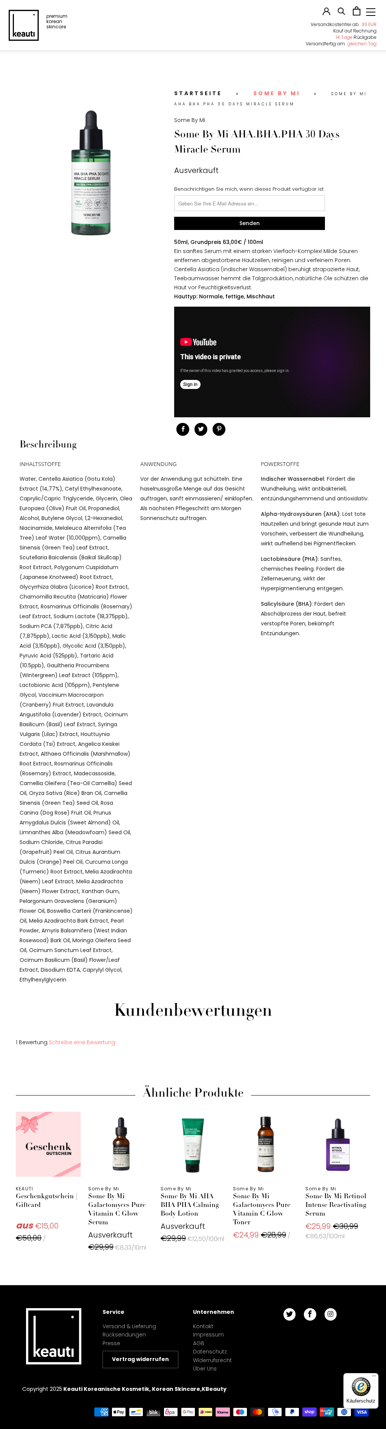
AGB (198, 1343)
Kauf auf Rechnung (355, 31)
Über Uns (205, 1368)
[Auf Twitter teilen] (201, 429)
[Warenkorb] (356, 13)
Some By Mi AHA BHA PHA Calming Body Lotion (193, 1144)
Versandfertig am (341, 43)
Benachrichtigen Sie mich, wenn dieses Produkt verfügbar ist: (249, 189)
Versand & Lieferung (129, 1326)
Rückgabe (356, 37)
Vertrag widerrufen (140, 1359)
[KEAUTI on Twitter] (289, 1314)
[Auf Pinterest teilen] (219, 429)
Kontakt (203, 1326)
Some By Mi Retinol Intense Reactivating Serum (337, 1144)
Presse (111, 1343)
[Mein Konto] (326, 13)
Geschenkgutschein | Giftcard (48, 1144)
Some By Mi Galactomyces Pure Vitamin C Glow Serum (120, 1144)
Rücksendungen (124, 1334)
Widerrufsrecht (212, 1360)
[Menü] (373, 1377)
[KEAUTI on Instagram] (331, 1314)
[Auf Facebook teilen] (182, 429)
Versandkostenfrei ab (344, 24)
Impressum (208, 1334)
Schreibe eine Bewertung (82, 1042)
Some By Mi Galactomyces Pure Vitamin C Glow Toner (265, 1144)
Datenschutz (210, 1351)
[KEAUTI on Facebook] (310, 1314)
